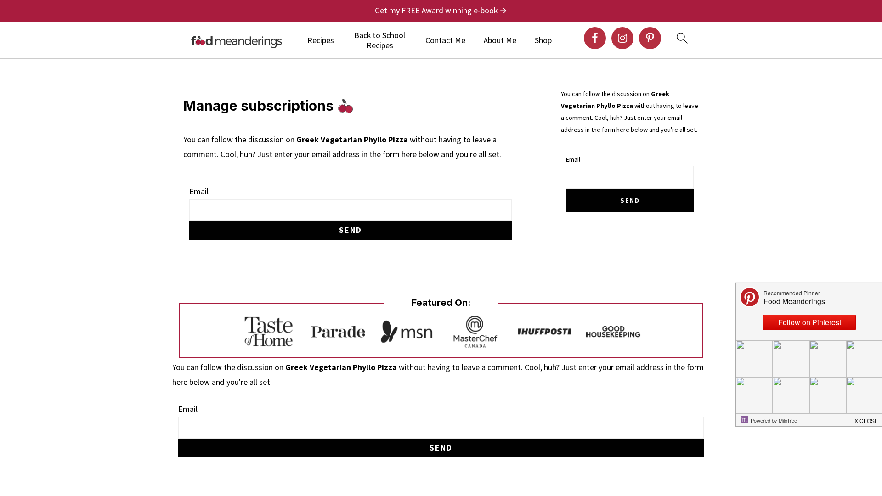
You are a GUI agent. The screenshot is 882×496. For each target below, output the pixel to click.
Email (199, 191)
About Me (500, 41)
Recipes (320, 41)
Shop (543, 41)
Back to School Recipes (379, 41)
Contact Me (445, 41)
